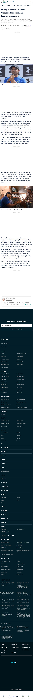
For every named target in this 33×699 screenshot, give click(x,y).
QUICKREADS (4, 518)
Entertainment (27, 5)
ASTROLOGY (4, 411)
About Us (3, 644)
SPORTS (3, 494)
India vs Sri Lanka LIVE (6, 545)
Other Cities (19, 392)
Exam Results (4, 426)
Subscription (4, 650)
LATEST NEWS (4, 339)
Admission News (5, 420)
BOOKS (3, 506)
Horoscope (3, 414)
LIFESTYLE (3, 430)
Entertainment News (6, 569)
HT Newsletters (26, 647)
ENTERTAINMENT (5, 396)
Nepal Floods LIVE (5, 542)
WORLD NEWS (4, 343)
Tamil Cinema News (21, 402)
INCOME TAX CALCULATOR (7, 535)
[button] (2, 2)
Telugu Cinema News (6, 404)
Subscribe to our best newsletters (16, 321)
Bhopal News (19, 373)
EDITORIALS (4, 483)
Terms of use (25, 644)
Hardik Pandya (19, 359)
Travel (17, 440)
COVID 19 (3, 522)
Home (2, 5)
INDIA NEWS (4, 347)
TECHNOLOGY (4, 490)
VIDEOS (3, 463)
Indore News (4, 382)
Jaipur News (19, 382)
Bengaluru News (5, 373)
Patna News (3, 390)
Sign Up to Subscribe (16, 329)
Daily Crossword (20, 529)
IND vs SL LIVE (4, 367)
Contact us (14, 644)
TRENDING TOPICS (5, 558)
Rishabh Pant (19, 361)
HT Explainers (19, 574)
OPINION (3, 479)
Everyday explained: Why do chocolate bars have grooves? (8, 593)
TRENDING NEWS (5, 539)
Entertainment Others (21, 407)
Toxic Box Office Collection (22, 542)
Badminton (3, 497)
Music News (4, 402)
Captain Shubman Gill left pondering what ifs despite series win (8, 584)
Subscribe (28, 2)
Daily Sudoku (4, 529)
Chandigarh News (5, 376)
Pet (1, 443)
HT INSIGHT (4, 510)
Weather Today (15, 647)
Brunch (18, 432)
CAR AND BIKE (4, 486)
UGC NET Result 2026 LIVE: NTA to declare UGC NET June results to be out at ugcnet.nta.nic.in (8, 628)
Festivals (18, 435)
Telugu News (4, 572)
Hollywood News (20, 399)
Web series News (5, 407)
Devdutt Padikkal (5, 359)
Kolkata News (4, 384)
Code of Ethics (25, 650)
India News (19, 5)
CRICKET (3, 351)
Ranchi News (4, 392)
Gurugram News (20, 379)
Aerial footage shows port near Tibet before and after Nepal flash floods (8, 601)
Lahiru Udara (19, 364)
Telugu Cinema (19, 566)
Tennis (17, 500)
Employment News (20, 423)
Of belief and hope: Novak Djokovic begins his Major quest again (8, 607)
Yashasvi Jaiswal (4, 361)
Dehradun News (20, 376)
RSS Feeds (14, 652)
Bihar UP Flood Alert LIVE (7, 554)
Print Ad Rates (15, 650)
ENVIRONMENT (5, 471)
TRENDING (3, 451)
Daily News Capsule (6, 325)
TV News (18, 404)
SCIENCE (3, 475)
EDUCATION (4, 418)
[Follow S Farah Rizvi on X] (11, 28)
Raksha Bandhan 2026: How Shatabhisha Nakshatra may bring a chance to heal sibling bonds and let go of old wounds (23, 585)
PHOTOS (3, 459)
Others (2, 502)
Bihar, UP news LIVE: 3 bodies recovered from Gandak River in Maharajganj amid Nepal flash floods (23, 629)
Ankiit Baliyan (19, 545)
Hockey (2, 500)
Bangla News (19, 569)
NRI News (3, 574)
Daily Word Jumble (5, 531)
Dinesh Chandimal (5, 364)
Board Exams (19, 420)
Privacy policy (4, 647)
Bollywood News (5, 399)
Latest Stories (5, 580)
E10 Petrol (3, 547)
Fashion (2, 435)
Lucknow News (20, 384)
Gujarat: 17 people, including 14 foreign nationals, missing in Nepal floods (23, 594)
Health (2, 438)
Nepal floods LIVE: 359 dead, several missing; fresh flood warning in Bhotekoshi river (7, 636)
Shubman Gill (19, 356)
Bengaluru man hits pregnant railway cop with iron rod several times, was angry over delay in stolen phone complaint (23, 615)
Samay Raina (19, 547)
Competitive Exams (5, 423)
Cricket (13, 5)
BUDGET (3, 467)
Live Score (3, 356)
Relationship (4, 440)
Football (18, 497)
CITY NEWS (3, 371)
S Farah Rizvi (6, 28)
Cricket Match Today (21, 353)
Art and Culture (4, 432)
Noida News (19, 387)
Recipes (18, 438)
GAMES (3, 526)
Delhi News (3, 379)
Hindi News (19, 572)
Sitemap (3, 652)
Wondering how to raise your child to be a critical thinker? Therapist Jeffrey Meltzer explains (23, 607)
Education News (20, 426)
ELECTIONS (3, 514)
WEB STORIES (4, 447)
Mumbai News (4, 387)
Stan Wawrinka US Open (7, 550)
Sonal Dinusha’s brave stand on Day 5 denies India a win (7, 614)
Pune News (19, 390)
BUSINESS (3, 455)
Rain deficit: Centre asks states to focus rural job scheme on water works (23, 601)
